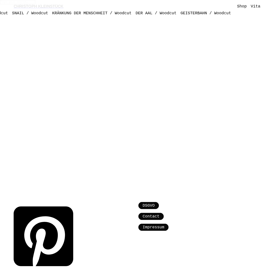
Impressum (153, 227)
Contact (151, 216)
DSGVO (149, 205)
